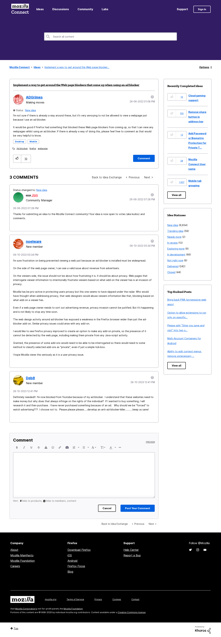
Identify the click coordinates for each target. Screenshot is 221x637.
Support (182, 9)
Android (73, 560)
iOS (70, 555)
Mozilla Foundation (22, 560)
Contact (135, 599)
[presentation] (16, 447)
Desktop (19, 141)
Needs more (174, 236)
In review (172, 242)
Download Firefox (79, 550)
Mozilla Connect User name (197, 164)
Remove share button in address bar (197, 117)
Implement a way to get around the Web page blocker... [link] (77, 67)
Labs (105, 9)
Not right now (175, 260)
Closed (171, 272)
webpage (43, 148)
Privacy (98, 599)
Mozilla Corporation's (26, 608)
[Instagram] (197, 549)
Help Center (131, 550)
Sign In (202, 9)
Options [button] (204, 67)
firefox (33, 148)
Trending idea (175, 231)
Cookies (116, 599)
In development (176, 254)
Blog (70, 571)
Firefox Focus (76, 566)
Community (85, 9)
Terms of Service (75, 599)
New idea (30, 110)
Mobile (33, 141)
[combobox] (110, 36)
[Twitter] (190, 549)
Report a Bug (132, 555)
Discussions (60, 9)
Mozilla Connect (20, 9)
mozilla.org (50, 599)
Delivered (173, 266)
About (14, 550)
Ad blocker (22, 148)
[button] (17, 158)
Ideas (40, 9)
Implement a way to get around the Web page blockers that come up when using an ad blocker (76, 85)
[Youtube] (204, 549)
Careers (15, 566)
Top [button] (16, 628)
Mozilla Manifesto (21, 555)
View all (176, 195)
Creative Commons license (132, 612)
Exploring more (176, 248)
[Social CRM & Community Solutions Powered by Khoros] (203, 629)
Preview (150, 442)
